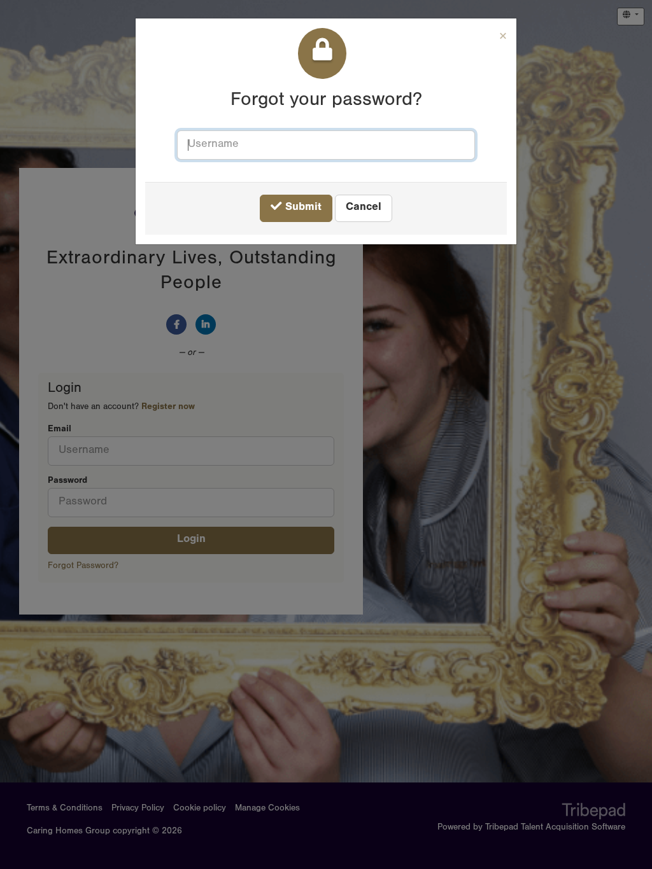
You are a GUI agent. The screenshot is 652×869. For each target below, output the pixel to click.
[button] (503, 39)
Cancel (363, 208)
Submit (302, 208)
